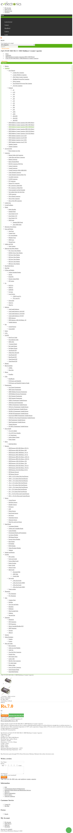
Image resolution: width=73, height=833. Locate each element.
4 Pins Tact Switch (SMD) (18, 587)
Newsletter (7, 826)
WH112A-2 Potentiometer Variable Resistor (18, 407)
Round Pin (11, 276)
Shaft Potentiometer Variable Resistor (17, 422)
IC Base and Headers (9, 270)
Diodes (6, 207)
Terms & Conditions (10, 796)
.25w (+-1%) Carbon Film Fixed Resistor (18, 483)
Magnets (7, 363)
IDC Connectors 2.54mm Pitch (16, 187)
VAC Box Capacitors (17, 85)
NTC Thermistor (12, 593)
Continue (4, 777)
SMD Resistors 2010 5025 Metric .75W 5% (19, 467)
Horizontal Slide (16, 572)
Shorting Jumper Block (14, 279)
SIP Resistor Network (14, 474)
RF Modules (11, 543)
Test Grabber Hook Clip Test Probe (16, 192)
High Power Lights (13, 337)
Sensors (6, 498)
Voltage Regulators (9, 637)
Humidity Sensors (13, 504)
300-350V (15, 118)
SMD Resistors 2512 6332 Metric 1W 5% (18, 470)
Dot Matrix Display (13, 348)
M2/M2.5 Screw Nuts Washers (16, 253)
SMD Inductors (12, 318)
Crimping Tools (12, 600)
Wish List (7, 825)
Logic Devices (12, 294)
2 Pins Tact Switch (16, 580)
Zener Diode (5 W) (13, 218)
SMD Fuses (11, 240)
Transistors (7, 617)
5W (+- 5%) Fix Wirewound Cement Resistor (19, 493)
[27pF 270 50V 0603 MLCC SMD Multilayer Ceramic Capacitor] (5, 695)
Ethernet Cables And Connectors (16, 155)
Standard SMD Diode (17, 222)
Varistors (7, 635)
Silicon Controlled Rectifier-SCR (16, 626)
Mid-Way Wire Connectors (15, 661)
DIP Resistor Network (14, 472)
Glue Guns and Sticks (13, 604)
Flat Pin (10, 274)
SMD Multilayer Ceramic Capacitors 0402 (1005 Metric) (21, 124)
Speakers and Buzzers (10, 552)
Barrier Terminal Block (14, 161)
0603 (13, 779)
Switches (7, 554)
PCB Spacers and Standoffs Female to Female (19, 383)
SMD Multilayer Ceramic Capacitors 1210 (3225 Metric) (21, 133)
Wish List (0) (8, 9)
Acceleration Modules (13, 526)
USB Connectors (12, 194)
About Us (7, 791)
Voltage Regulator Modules (15, 548)
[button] (69, 830)
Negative (11, 639)
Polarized (11, 88)
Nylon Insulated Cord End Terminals (17, 190)
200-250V (15, 116)
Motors (6, 372)
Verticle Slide (15, 576)
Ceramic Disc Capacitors (18, 72)
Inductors (7, 307)
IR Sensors (11, 506)
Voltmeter (11, 550)
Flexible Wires (12, 654)
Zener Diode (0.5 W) (13, 213)
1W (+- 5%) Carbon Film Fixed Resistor (18, 489)
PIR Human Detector (13, 537)
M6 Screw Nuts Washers (14, 261)
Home (7, 53)
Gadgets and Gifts (9, 244)
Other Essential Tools (13, 611)
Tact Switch (11, 578)
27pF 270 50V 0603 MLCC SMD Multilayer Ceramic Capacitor (22, 58)
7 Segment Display (13, 344)
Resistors (7, 446)
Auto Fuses (11, 231)
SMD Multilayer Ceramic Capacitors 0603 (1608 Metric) (20, 57)
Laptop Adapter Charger (14, 437)
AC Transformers (13, 435)
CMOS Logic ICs (16, 296)
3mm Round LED (13, 350)
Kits (6, 324)
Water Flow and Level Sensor (15, 522)
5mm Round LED (13, 355)
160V (13, 114)
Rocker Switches (12, 563)
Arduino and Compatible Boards (16, 528)
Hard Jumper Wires (13, 656)
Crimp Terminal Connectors (15, 172)
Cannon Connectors (13, 166)
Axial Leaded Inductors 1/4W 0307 (16, 311)
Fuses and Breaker (9, 229)
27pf (5, 779)
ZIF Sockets (11, 281)
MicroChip (11, 370)
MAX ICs (11, 285)
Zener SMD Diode (16, 224)
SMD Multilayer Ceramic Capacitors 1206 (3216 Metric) (21, 131)
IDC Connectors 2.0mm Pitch (15, 185)
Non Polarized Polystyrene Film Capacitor (22, 83)
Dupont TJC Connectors (14, 183)
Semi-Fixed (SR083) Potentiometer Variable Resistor (20, 415)
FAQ (6, 787)
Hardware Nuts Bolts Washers (11, 248)
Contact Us (7, 804)
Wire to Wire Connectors (14, 198)
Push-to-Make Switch (13, 561)
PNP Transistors (12, 624)
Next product (5, 61)
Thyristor (11, 630)
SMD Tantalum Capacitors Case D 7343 (18, 142)
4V (13, 90)
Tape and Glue (12, 615)
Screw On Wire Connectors (15, 667)
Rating (2, 763)
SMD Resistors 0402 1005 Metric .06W (18, 450)
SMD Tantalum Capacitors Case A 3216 (18, 135)
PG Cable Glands (12, 663)
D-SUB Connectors (13, 179)
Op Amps (11, 292)
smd (19, 779)
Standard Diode (12, 211)
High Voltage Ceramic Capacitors (20, 77)
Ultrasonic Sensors (13, 520)
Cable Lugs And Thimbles (14, 648)
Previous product (5, 48)
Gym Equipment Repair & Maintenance (15, 788)
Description (5, 721)
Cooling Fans (8, 203)
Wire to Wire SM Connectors (15, 200)
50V (13, 107)
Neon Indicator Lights (13, 339)
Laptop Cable (12, 658)
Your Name (3, 762)
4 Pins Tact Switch (16, 585)
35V (13, 103)
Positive (10, 641)
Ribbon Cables (12, 665)
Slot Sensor (11, 515)
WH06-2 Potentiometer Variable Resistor (18, 404)
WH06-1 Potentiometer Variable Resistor (18, 400)
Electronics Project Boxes (10, 226)
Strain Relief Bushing (13, 671)
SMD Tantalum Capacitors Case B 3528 (18, 137)
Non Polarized (12, 70)
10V (13, 94)
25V (13, 101)
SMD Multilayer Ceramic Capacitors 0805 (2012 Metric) (21, 129)
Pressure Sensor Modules (14, 539)
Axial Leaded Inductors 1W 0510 (16, 315)
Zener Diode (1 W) (13, 216)
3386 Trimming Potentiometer (15, 398)
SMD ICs (11, 287)
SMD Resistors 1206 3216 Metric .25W (18, 461)
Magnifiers (11, 606)
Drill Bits (11, 602)
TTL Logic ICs (16, 298)
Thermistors (7, 591)
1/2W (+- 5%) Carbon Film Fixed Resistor (18, 487)
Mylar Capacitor (16, 81)
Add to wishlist (4, 717)
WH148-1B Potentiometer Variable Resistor (18, 413)
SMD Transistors (12, 628)
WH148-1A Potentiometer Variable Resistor (18, 411)
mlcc (16, 779)
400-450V (15, 120)
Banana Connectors (13, 159)
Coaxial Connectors (13, 168)
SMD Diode (11, 220)
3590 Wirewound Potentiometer (16, 402)
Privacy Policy (8, 794)
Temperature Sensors (13, 517)
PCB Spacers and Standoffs (15, 381)
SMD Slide (15, 574)
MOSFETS (11, 619)
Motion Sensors (12, 511)
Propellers (11, 374)
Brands (6, 814)
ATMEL (10, 368)
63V (13, 109)
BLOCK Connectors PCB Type (16, 164)
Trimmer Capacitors (13, 146)
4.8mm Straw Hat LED (14, 352)
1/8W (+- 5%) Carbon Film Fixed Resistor (18, 480)
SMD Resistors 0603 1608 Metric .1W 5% (18, 454)
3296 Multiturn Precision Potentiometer (17, 394)
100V (13, 111)
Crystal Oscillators (9, 205)
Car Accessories (8, 148)
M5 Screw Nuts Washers (14, 259)
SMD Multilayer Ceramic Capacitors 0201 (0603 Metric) (21, 122)
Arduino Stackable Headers (15, 272)
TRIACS (11, 632)
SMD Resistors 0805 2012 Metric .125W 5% (19, 459)
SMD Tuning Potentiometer (15, 389)
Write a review (11, 696)
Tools (6, 598)
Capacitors (8, 55)
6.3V (13, 92)
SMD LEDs (11, 341)
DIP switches (12, 556)
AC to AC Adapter (13, 430)
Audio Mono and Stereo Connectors (17, 157)
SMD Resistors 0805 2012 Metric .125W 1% (19, 457)
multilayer (23, 779)
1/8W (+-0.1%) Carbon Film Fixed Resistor (18, 476)
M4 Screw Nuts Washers (14, 257)
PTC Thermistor (12, 595)
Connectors (7, 153)
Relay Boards (12, 541)
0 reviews (4, 696)
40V (13, 105)
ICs (5, 283)
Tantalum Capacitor (13, 144)
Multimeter (11, 608)
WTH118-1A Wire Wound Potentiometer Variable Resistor (22, 417)
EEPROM (11, 289)
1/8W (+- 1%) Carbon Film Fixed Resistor (18, 478)
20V (13, 98)
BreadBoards (11, 378)
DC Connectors (12, 181)
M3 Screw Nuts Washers (14, 255)
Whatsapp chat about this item (16, 715)
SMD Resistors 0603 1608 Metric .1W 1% (18, 452)
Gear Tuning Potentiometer (15, 387)
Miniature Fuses (12, 237)
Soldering (11, 613)
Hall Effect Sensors (13, 502)
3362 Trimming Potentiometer (15, 396)
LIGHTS (7, 335)
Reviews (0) (13, 721)
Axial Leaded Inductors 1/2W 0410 (16, 313)
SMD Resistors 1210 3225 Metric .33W (18, 463)
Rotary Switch (12, 565)
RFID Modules (12, 546)
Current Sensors (12, 500)
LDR (10, 509)
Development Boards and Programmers (17, 532)
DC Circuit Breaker (13, 235)
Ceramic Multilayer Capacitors (19, 75)
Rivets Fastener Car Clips (14, 150)
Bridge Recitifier (12, 209)
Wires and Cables (9, 643)
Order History (8, 823)
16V (13, 96)
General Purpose (12, 326)
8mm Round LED (13, 357)
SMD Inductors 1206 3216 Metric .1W (17, 320)
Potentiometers (8, 385)
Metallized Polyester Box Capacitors (20, 79)
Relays (6, 441)
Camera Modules (12, 530)
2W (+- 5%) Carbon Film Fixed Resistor (18, 491)
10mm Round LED (13, 359)
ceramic (29, 779)
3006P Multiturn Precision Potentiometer (18, 391)
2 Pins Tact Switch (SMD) (18, 582)
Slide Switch (11, 569)
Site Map (7, 806)
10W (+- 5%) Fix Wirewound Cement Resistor (19, 496)
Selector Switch (12, 567)
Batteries (7, 66)
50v (10, 779)
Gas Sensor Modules (13, 535)
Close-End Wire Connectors (15, 652)
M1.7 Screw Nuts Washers (15, 250)
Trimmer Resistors (13, 424)
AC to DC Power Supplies (15, 433)
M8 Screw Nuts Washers (14, 263)
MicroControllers (9, 365)
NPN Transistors (12, 621)
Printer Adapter (12, 439)
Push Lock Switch (13, 559)
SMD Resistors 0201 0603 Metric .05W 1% (19, 448)
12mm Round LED (13, 361)
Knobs (6, 331)
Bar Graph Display (13, 346)
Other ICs (11, 305)
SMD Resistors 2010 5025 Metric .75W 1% (19, 465)
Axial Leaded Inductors (14, 309)
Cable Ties (11, 650)
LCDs (6, 333)
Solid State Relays (13, 444)
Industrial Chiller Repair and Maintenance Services (18, 790)
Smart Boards (8, 524)
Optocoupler (11, 300)
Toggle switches (12, 589)
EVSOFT (10, 829)
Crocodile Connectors (13, 177)
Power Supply (8, 428)
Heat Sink (7, 268)
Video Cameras (12, 246)
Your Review (4, 773)
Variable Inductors (13, 322)
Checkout (7, 12)
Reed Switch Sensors (13, 513)
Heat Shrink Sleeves (9, 265)
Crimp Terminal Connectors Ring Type (17, 174)
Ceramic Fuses (12, 233)
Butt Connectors (12, 645)
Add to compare (11, 717)
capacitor (33, 779)
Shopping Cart (8, 11)
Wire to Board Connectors (14, 196)
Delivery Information (10, 793)
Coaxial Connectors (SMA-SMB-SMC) (18, 170)
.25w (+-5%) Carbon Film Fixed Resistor (18, 485)
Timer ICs (11, 302)
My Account (8, 8)
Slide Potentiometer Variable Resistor (17, 420)
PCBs (6, 376)
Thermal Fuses (12, 242)
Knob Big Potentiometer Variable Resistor (18, 409)
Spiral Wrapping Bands (14, 669)
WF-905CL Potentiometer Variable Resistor (18, 426)
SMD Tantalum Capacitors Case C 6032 (18, 140)
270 (8, 779)
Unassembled (12, 329)
